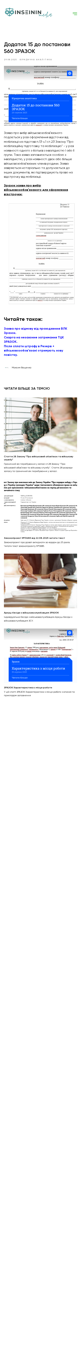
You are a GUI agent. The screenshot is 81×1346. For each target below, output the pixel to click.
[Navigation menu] (75, 13)
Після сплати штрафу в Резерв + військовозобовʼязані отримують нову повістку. (33, 350)
